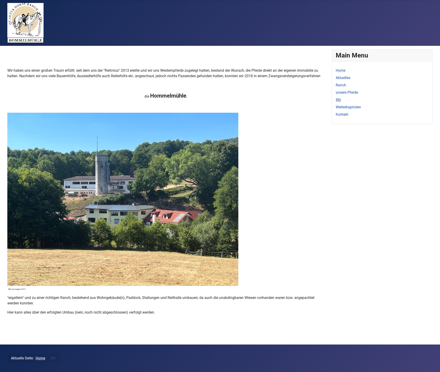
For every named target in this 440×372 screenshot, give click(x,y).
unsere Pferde (347, 92)
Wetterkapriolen (348, 107)
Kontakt (342, 114)
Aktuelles (343, 78)
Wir (338, 100)
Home (340, 70)
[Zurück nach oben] (432, 363)
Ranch (341, 85)
